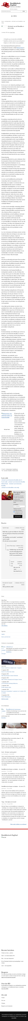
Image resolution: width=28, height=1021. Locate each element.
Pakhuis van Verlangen (7, 729)
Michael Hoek (20, 47)
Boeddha (10, 470)
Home (2, 21)
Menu (15, 16)
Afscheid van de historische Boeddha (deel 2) (11, 480)
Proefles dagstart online (6, 687)
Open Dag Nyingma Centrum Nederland (9, 675)
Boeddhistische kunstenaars (13, 709)
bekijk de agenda (4, 699)
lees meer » (3, 717)
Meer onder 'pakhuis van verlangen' (18, 824)
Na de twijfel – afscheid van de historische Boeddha (13, 482)
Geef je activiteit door (5, 636)
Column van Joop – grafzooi (7, 953)
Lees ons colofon (4, 988)
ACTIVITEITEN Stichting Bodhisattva (9, 683)
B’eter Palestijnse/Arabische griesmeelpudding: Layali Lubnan (12, 962)
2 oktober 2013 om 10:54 (19, 563)
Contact (3, 997)
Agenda (3, 634)
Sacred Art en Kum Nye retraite (7, 671)
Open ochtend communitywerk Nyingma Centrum (11, 679)
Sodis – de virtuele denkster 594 (8, 955)
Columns (3, 1003)
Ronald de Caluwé (7, 582)
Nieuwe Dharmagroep (5, 696)
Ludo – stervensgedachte (6, 965)
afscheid (6, 470)
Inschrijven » (9, 651)
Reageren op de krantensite (6, 1006)
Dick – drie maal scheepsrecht (7, 958)
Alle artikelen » (4, 625)
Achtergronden (8, 21)
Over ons (3, 1000)
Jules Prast (9, 545)
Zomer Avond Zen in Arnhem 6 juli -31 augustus (11, 667)
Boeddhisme (15, 469)
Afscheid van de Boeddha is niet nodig (10, 487)
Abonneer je (9, 647)
